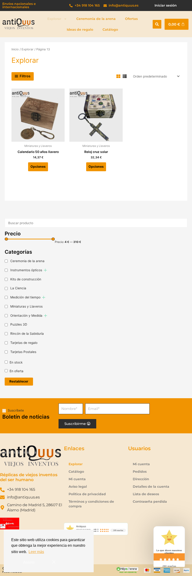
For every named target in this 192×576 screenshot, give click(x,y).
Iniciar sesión (166, 5)
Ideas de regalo (80, 29)
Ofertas (131, 19)
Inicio (15, 49)
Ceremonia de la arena (96, 19)
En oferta (16, 371)
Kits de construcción (25, 279)
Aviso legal (78, 486)
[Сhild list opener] (45, 270)
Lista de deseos (146, 494)
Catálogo (110, 29)
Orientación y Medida (26, 315)
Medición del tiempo (25, 297)
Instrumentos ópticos (26, 270)
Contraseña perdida (150, 501)
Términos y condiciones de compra (91, 504)
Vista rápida (38, 138)
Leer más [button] (36, 552)
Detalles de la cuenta (151, 486)
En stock (16, 362)
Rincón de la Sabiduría (27, 333)
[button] (157, 24)
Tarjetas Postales (23, 352)
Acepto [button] (29, 562)
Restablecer (18, 381)
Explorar (54, 19)
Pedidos (140, 471)
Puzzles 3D (18, 324)
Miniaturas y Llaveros (26, 306)
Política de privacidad (87, 494)
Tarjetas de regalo (23, 343)
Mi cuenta (77, 479)
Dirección (141, 479)
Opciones (38, 166)
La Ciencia (18, 288)
